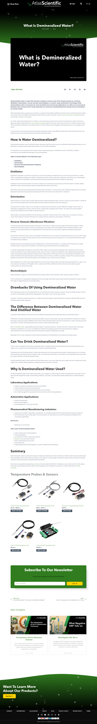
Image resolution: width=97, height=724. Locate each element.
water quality (38, 464)
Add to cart (67, 510)
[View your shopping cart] (87, 3)
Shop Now (14, 4)
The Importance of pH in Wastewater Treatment (29, 639)
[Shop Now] (8, 4)
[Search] (81, 4)
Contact (9, 711)
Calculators (33, 711)
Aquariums (18, 439)
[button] (65, 89)
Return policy (77, 711)
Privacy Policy (63, 711)
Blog (54, 29)
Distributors (21, 711)
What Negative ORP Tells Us (68, 638)
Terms (88, 711)
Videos (44, 711)
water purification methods (70, 115)
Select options (17, 510)
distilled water (19, 327)
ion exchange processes (37, 123)
